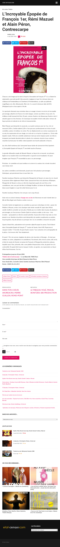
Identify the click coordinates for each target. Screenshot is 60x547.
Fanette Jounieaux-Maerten (39, 276)
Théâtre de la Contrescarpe (10, 257)
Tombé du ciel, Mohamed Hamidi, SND (12, 371)
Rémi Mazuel (7, 280)
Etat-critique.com (8, 2)
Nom (4, 324)
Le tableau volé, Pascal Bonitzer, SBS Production (44, 291)
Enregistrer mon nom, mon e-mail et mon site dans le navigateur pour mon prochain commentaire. (30, 345)
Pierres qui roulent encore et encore (12, 395)
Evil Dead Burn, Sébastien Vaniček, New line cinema (16, 391)
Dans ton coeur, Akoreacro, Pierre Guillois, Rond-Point (12, 293)
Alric (15, 276)
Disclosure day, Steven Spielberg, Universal (14, 404)
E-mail (4, 331)
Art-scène (5, 9)
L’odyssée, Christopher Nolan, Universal (13, 374)
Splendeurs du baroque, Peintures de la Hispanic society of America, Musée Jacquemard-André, (28, 407)
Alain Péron (7, 276)
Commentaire (6, 308)
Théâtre (10, 9)
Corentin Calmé (24, 276)
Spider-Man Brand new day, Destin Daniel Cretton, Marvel (18, 378)
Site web (4, 338)
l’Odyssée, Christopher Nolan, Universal (13, 387)
